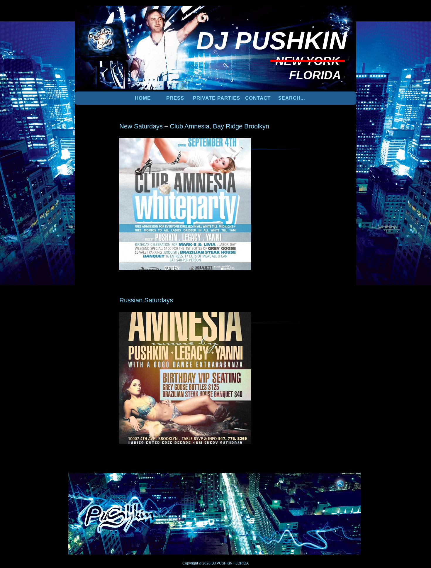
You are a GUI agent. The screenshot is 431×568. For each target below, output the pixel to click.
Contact (258, 98)
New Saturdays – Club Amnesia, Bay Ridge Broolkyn (194, 126)
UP (336, 482)
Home (143, 98)
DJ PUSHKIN (222, 563)
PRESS (175, 98)
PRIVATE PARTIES (216, 98)
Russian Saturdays (146, 300)
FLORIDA (241, 563)
